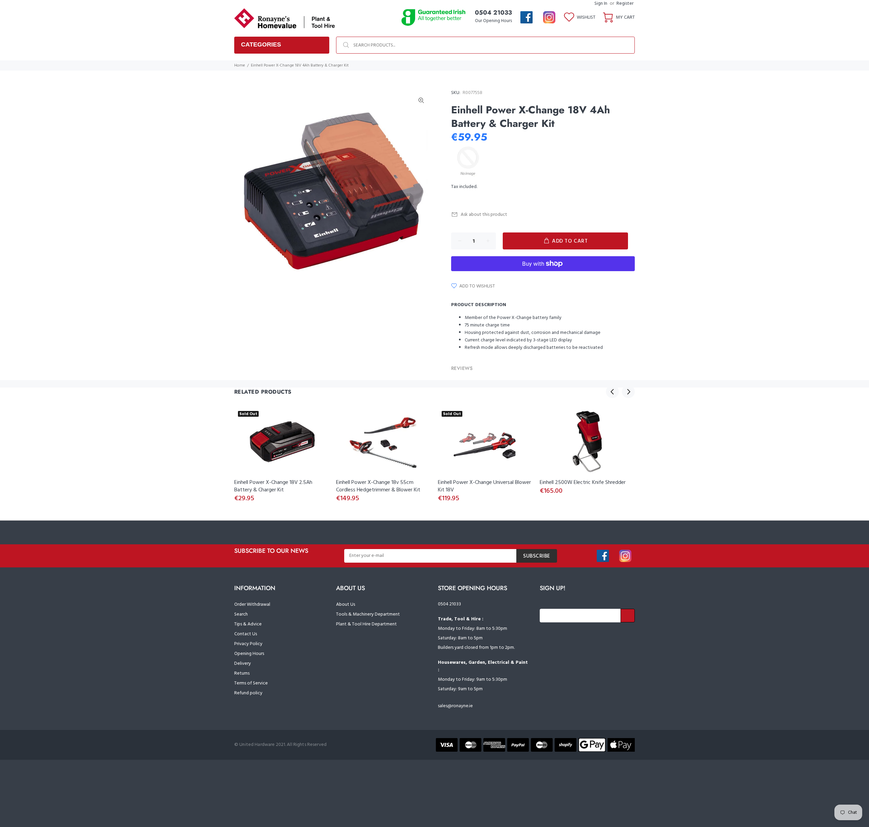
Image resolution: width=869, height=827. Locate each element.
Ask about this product (484, 215)
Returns (241, 673)
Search (241, 614)
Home (239, 65)
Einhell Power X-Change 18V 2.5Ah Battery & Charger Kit (273, 486)
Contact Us (245, 634)
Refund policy (248, 693)
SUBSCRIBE (536, 556)
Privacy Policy (248, 644)
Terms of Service (251, 683)
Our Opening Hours (493, 20)
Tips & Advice (248, 624)
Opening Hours (249, 654)
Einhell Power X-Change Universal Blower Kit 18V (484, 486)
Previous (612, 391)
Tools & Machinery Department (368, 614)
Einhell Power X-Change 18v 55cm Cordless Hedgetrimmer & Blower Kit (378, 486)
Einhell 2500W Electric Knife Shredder (583, 482)
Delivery (242, 664)
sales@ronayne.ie (455, 706)
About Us (345, 604)
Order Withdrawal (252, 604)
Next (628, 391)
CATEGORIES (261, 44)
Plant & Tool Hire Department (366, 624)
